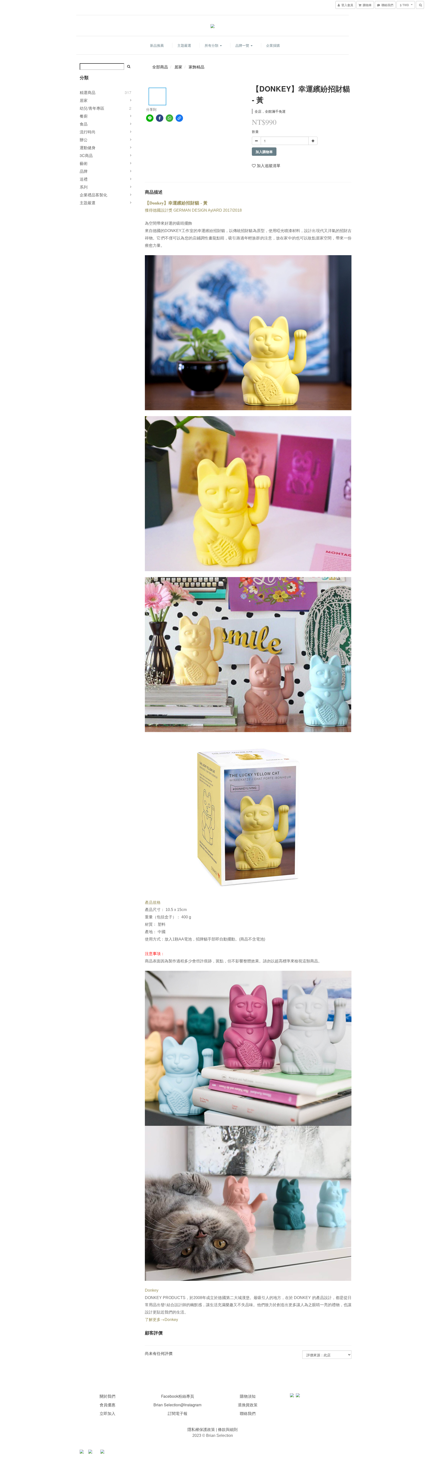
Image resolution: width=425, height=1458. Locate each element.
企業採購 (273, 45)
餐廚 (84, 116)
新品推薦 (157, 45)
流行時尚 (87, 132)
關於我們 (107, 1396)
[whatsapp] (169, 118)
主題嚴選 (184, 45)
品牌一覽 (242, 45)
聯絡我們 (248, 1413)
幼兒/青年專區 (92, 108)
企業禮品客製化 (93, 195)
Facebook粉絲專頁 (177, 1396)
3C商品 (86, 155)
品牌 (84, 171)
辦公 (84, 139)
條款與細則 (228, 1429)
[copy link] (179, 118)
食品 (84, 124)
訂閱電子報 (177, 1413)
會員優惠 (107, 1405)
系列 (84, 187)
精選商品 (87, 92)
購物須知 (248, 1396)
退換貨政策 (248, 1405)
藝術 (84, 163)
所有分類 (212, 45)
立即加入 (107, 1413)
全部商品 (160, 67)
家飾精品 (196, 67)
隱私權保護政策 (201, 1429)
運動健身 (87, 147)
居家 (84, 100)
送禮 (84, 179)
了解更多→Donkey (161, 1319)
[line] (149, 118)
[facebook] (159, 118)
